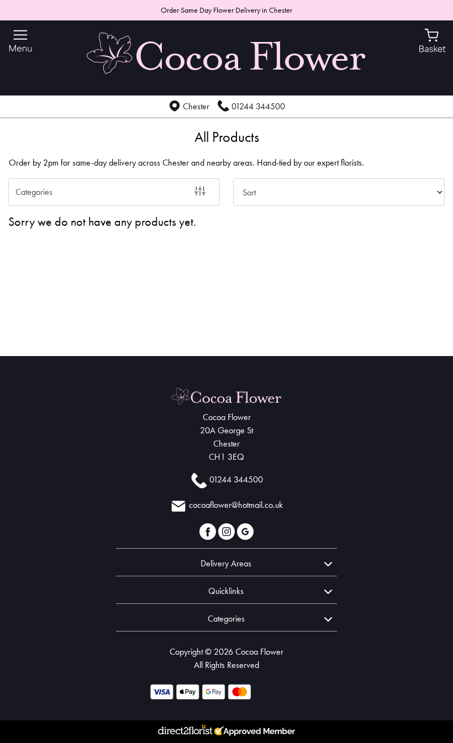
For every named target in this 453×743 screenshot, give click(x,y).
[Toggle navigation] (20, 41)
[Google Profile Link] (245, 530)
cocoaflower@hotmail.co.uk (236, 505)
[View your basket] (432, 39)
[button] (226, 562)
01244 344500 (258, 106)
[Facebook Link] (208, 530)
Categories (33, 192)
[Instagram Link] (227, 530)
